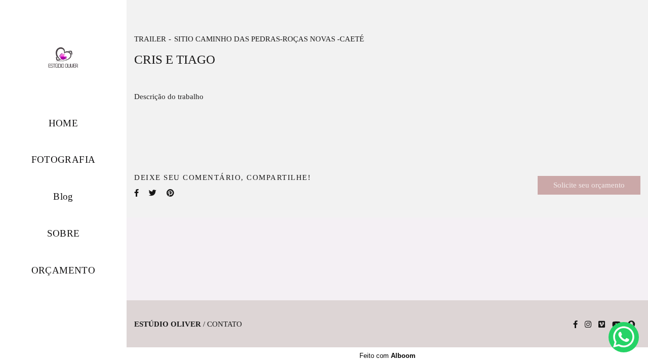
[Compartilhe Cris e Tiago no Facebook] (136, 193)
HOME (63, 123)
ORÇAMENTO (63, 270)
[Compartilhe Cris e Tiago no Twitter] (152, 193)
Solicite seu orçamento (589, 185)
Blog (63, 196)
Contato (224, 324)
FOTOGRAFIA (63, 159)
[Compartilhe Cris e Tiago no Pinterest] (170, 193)
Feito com (387, 355)
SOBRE (63, 233)
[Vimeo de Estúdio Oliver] (601, 325)
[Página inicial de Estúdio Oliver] (63, 57)
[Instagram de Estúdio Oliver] (588, 325)
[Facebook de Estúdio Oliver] (575, 325)
